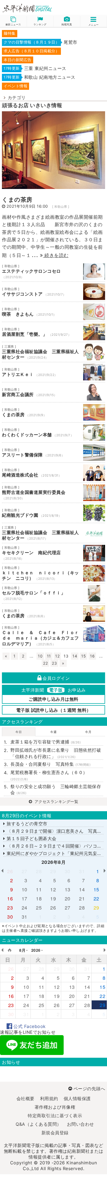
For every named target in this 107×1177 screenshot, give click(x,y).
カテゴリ (17, 97)
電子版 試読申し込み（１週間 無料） (53, 710)
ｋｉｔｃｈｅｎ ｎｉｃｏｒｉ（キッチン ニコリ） (53, 573)
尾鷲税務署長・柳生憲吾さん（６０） (49, 775)
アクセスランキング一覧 (55, 801)
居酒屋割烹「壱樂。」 (53, 332)
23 (54, 663)
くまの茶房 (17, 199)
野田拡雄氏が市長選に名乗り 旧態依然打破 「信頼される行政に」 (56, 753)
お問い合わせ (80, 1124)
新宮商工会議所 (53, 392)
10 (40, 656)
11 (49, 656)
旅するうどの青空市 (26, 823)
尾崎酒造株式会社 (53, 473)
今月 (88, 732)
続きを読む (56, 255)
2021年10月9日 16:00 (27, 206)
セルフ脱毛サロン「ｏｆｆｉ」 (53, 593)
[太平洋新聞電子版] (27, 8)
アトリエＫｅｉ (53, 372)
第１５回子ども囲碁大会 (31, 838)
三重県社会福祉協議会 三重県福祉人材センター (53, 352)
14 (74, 656)
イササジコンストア (53, 292)
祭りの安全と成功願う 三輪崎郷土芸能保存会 (55, 789)
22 (45, 663)
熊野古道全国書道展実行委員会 (53, 493)
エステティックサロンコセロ (53, 272)
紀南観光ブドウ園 (53, 513)
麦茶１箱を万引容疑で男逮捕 (45, 742)
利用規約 (49, 1098)
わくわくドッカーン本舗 (53, 432)
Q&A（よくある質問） (38, 1124)
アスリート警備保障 (53, 452)
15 (83, 656)
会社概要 (25, 1098)
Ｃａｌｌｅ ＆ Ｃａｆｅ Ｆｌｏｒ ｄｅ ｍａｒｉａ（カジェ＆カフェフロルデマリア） (53, 636)
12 (57, 656)
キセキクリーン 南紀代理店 (53, 553)
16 (92, 656)
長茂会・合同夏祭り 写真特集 (50, 764)
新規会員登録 (55, 1132)
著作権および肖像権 (55, 1107)
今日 (18, 732)
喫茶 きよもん (53, 312)
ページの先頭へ (89, 1088)
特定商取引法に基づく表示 (55, 1115)
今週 (53, 732)
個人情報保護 (77, 1098)
